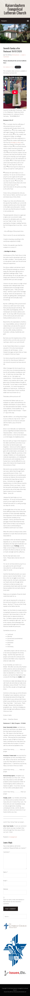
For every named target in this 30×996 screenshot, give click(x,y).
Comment (6, 852)
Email (5, 880)
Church (6, 992)
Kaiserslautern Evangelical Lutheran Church (15, 8)
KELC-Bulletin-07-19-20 (8, 67)
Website (5, 889)
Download (18, 67)
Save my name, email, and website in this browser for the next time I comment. (13, 901)
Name (5, 872)
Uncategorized (13, 837)
